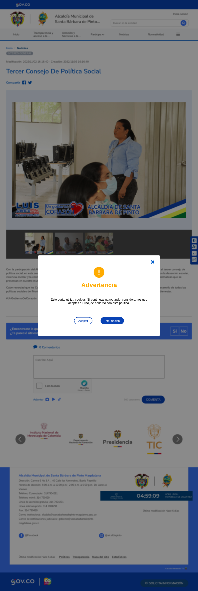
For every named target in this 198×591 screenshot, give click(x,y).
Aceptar (83, 320)
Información (112, 320)
